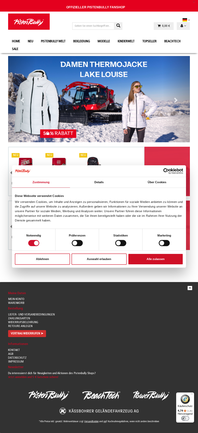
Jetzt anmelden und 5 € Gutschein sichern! (33, 377)
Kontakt (14, 350)
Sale (15, 49)
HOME (16, 41)
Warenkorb (16, 303)
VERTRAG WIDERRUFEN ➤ (27, 333)
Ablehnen (42, 259)
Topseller (149, 41)
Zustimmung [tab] (41, 182)
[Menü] (191, 394)
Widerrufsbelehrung (23, 322)
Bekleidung (81, 41)
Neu (30, 41)
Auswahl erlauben (99, 259)
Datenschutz (17, 357)
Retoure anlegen (20, 326)
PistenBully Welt (53, 41)
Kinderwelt (126, 41)
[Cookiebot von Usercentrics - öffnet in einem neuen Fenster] (166, 171)
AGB (10, 354)
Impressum (16, 361)
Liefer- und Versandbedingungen (31, 314)
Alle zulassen (156, 259)
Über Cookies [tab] (157, 182)
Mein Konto (16, 299)
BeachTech (172, 41)
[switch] (77, 243)
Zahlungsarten (19, 318)
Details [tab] (99, 182)
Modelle (104, 41)
